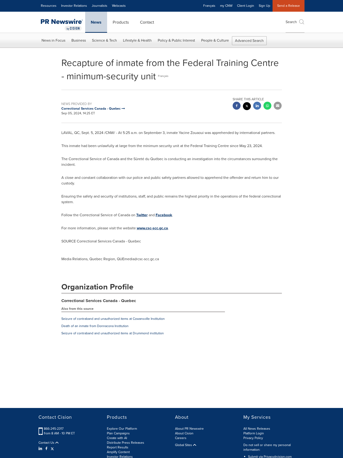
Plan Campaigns (118, 433)
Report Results (117, 447)
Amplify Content (118, 452)
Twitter (142, 215)
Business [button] (78, 40)
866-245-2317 (53, 428)
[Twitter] (52, 448)
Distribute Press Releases (125, 442)
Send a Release (288, 5)
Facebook (164, 215)
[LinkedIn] (40, 448)
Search (291, 22)
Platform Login (253, 433)
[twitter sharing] (247, 106)
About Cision (184, 433)
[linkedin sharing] (257, 106)
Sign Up (264, 5)
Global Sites (184, 445)
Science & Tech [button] (104, 40)
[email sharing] (278, 106)
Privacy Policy (253, 438)
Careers (180, 438)
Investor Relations (74, 5)
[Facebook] (46, 448)
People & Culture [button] (215, 40)
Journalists (99, 5)
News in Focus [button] (53, 40)
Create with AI (117, 438)
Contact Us (46, 442)
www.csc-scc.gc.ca (152, 228)
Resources (48, 5)
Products (121, 22)
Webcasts (119, 5)
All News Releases (256, 428)
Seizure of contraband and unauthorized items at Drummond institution (112, 333)
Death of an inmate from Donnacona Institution (95, 326)
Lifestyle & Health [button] (137, 40)
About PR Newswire (189, 428)
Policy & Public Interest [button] (176, 40)
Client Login (245, 5)
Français (209, 5)
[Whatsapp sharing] (267, 106)
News (96, 22)
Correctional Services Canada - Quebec (98, 301)
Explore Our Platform (122, 428)
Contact (147, 22)
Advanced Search (249, 40)
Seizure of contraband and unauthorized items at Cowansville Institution (113, 318)
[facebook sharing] (237, 106)
